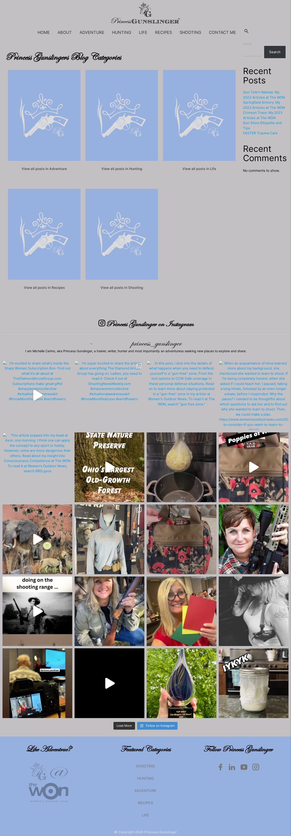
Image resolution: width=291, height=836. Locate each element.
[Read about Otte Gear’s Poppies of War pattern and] (253, 467)
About (65, 32)
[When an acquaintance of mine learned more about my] (253, 395)
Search (247, 43)
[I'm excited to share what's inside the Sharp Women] (37, 395)
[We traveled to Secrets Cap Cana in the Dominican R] (109, 683)
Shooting (190, 32)
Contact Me (222, 32)
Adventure (92, 32)
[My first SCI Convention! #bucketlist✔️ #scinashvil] (37, 539)
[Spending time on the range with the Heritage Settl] (109, 611)
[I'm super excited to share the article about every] (109, 395)
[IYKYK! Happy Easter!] (181, 467)
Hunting (121, 32)
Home (44, 32)
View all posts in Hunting (121, 169)
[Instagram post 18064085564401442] (37, 611)
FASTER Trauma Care (260, 133)
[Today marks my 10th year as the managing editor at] (253, 539)
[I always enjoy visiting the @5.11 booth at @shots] (109, 539)
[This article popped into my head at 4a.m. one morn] (37, 467)
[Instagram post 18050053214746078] (109, 467)
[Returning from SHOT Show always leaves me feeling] (181, 539)
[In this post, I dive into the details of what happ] (181, 395)
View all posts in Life (199, 169)
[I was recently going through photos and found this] (181, 611)
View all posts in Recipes (44, 287)
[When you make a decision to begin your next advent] (253, 683)
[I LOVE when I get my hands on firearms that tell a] (253, 611)
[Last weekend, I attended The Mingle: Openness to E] (181, 683)
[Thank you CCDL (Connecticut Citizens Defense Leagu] (37, 683)
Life (143, 32)
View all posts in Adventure (44, 169)
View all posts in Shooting (121, 287)
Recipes (163, 32)
